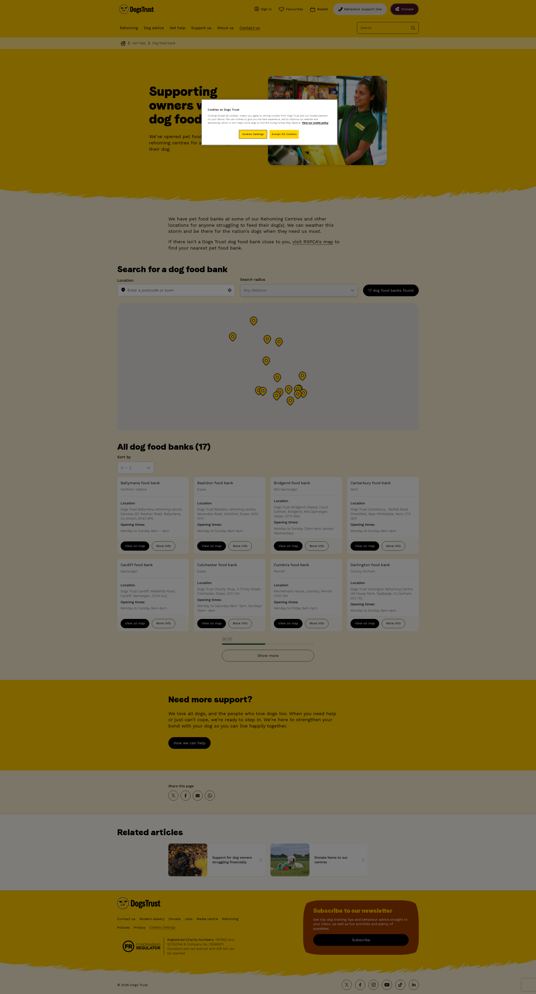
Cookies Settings (253, 134)
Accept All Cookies (284, 134)
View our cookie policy (315, 122)
